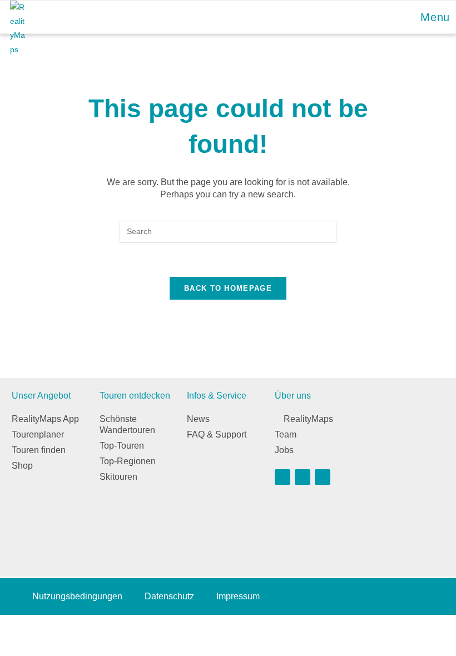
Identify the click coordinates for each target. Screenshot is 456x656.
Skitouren (118, 476)
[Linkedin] (322, 477)
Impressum (238, 596)
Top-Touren (122, 445)
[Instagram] (302, 477)
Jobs (284, 450)
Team (285, 434)
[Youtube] (282, 477)
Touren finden (39, 450)
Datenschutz (169, 596)
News (198, 419)
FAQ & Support (216, 434)
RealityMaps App (45, 419)
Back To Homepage (228, 288)
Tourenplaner (38, 434)
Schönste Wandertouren (127, 424)
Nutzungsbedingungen (77, 596)
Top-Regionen (128, 461)
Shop (22, 465)
